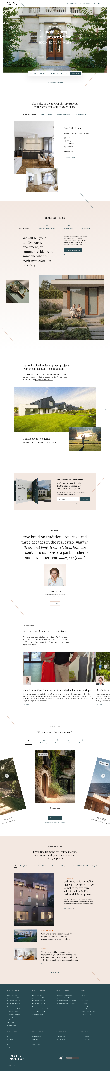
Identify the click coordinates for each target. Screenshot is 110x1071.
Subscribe (85, 499)
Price (62, 73)
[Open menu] (102, 3)
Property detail (70, 157)
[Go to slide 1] (32, 452)
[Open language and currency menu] (98, 3)
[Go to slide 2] (44, 452)
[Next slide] (103, 776)
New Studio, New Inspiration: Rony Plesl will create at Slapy (57, 690)
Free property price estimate (72, 255)
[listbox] (17, 1010)
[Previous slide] (7, 776)
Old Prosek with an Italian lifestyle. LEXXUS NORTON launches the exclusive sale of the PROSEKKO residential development (79, 888)
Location (53, 73)
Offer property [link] (86, 3)
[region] (55, 793)
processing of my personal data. (79, 503)
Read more (26, 446)
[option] (17, 995)
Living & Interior (69, 878)
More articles (55, 972)
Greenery (8, 818)
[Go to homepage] (11, 3)
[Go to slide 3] (48, 452)
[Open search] (94, 3)
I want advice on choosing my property (55, 822)
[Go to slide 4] (52, 452)
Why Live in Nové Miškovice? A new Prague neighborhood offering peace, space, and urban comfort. (56, 936)
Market (43, 948)
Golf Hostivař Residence (36, 438)
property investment (44, 379)
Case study (26, 704)
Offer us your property (56, 82)
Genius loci (55, 808)
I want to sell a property (73, 250)
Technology (102, 818)
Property (42, 73)
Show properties (55, 818)
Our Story (55, 603)
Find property (73, 3)
